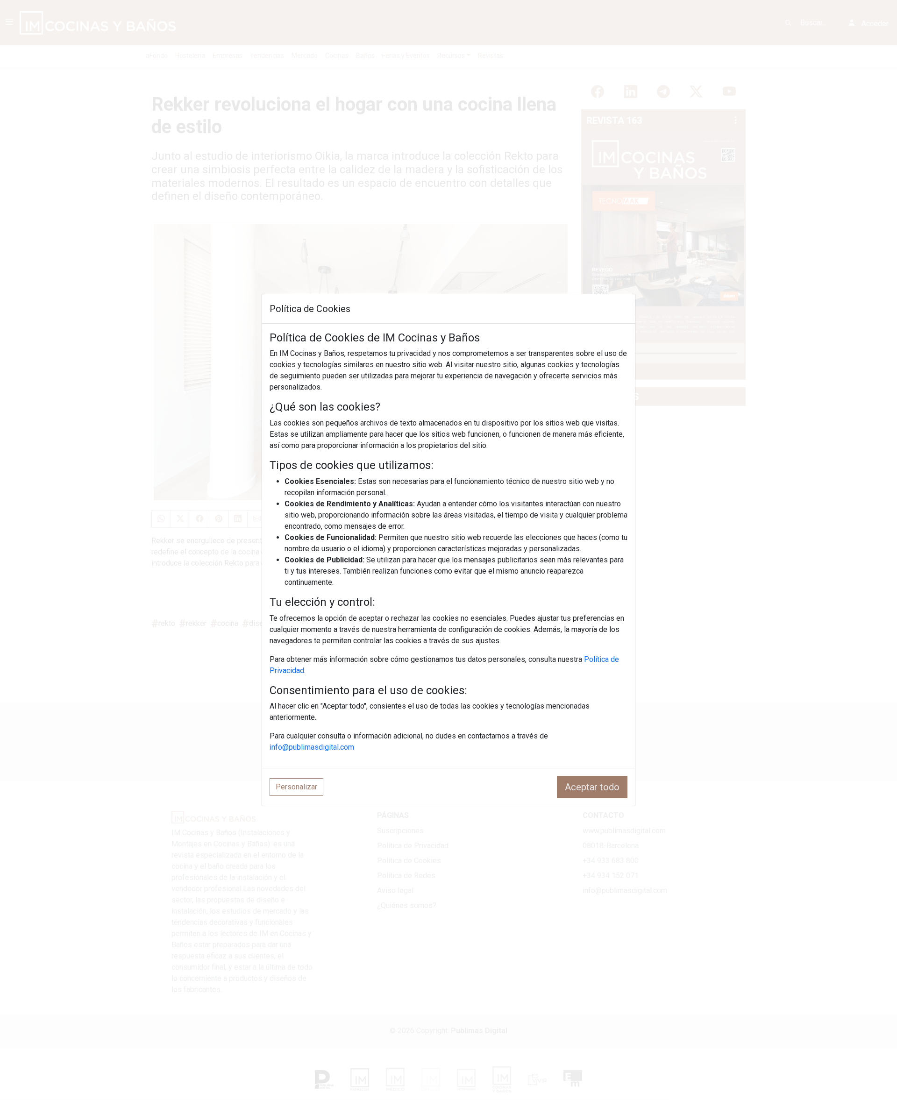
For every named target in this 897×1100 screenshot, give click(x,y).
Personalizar (296, 786)
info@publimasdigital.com (312, 747)
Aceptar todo (592, 787)
